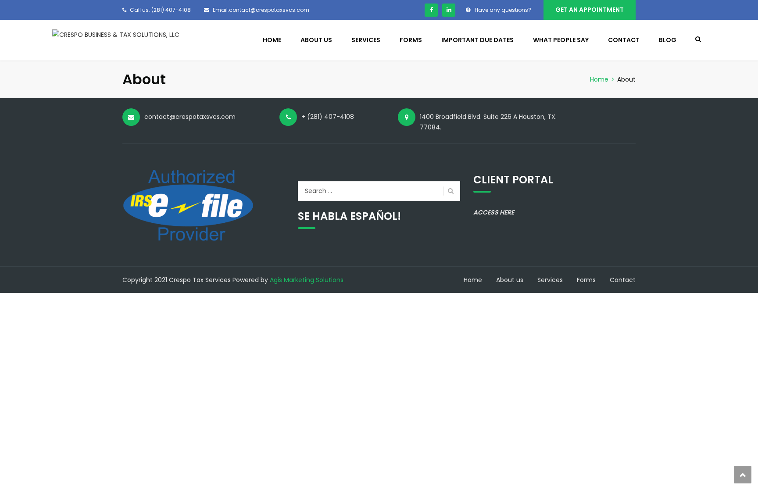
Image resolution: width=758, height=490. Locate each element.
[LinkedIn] (448, 10)
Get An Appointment (589, 9)
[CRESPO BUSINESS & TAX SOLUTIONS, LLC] (115, 34)
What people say (561, 40)
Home (272, 40)
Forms (411, 40)
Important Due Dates (477, 40)
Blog (667, 40)
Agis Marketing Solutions (306, 279)
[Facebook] (431, 10)
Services (365, 40)
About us (316, 40)
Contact (624, 40)
